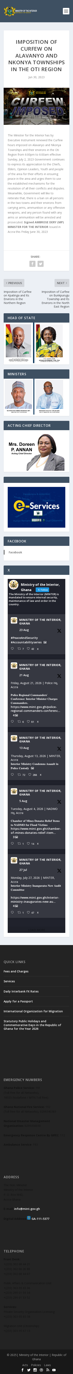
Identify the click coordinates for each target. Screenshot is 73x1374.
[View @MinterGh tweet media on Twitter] (45, 642)
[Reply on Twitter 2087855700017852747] (13, 774)
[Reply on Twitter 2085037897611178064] (13, 843)
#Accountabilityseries (26, 642)
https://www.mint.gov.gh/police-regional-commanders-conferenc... (35, 709)
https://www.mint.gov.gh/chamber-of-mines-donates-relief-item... (36, 831)
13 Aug (24, 748)
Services (9, 981)
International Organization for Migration (33, 1011)
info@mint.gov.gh (27, 1209)
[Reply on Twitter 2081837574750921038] (13, 912)
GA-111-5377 (40, 1219)
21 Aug (24, 675)
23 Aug (24, 630)
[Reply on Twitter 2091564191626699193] (13, 648)
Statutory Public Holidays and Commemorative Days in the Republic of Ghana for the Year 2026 (32, 1024)
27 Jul (23, 870)
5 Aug (23, 801)
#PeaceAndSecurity (24, 638)
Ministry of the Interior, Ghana (40, 621)
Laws (47, 1365)
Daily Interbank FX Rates (21, 991)
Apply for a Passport (18, 1001)
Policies (36, 1365)
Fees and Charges (16, 971)
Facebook (15, 552)
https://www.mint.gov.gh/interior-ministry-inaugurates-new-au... (35, 900)
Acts (25, 1365)
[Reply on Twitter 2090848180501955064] (13, 721)
